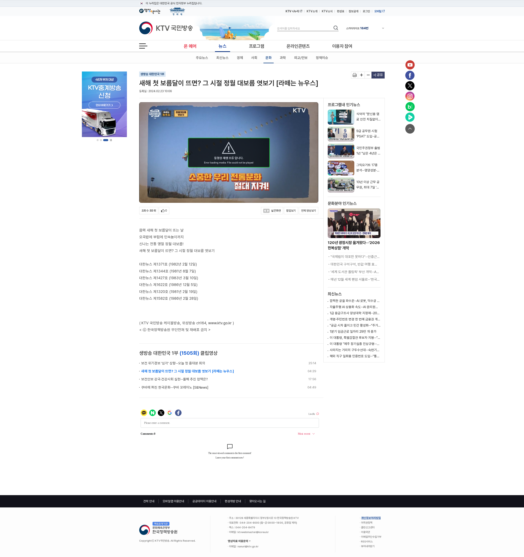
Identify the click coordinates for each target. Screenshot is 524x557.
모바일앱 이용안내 (173, 501)
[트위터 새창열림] (410, 86)
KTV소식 (327, 11)
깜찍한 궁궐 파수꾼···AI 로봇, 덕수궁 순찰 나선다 (355, 301)
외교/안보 (301, 58)
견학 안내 (149, 501)
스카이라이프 (357, 28)
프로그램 (256, 46)
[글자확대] (361, 75)
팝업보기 (291, 210)
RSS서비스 (367, 541)
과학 (283, 58)
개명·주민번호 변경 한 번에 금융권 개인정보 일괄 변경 (355, 319)
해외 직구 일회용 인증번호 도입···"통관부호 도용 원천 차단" (355, 356)
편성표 (340, 11)
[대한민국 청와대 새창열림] (177, 9)
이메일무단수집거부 (371, 536)
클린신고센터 (368, 527)
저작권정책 (366, 522)
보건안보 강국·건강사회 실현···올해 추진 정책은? (174, 379)
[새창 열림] (354, 75)
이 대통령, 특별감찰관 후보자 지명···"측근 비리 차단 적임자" (355, 338)
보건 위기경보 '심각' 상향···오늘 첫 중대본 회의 (173, 363)
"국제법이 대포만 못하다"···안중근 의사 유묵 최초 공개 (355, 257)
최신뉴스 (222, 58)
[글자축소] (368, 75)
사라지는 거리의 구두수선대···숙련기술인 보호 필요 (355, 350)
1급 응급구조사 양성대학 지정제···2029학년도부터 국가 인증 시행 (355, 313)
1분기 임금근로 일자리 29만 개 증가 (353, 332)
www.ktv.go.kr (220, 323)
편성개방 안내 (233, 501)
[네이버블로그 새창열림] (410, 106)
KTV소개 (312, 11)
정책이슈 (322, 58)
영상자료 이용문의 (238, 541)
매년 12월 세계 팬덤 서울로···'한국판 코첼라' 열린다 (355, 279)
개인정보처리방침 (371, 518)
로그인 (366, 11)
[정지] (111, 140)
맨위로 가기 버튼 (410, 129)
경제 (240, 58)
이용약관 (365, 532)
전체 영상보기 (308, 210)
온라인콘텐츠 (298, 46)
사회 (254, 58)
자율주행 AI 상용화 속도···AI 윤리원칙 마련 (355, 307)
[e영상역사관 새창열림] (149, 11)
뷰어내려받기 (368, 546)
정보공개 (353, 11)
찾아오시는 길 (257, 501)
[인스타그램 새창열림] (410, 96)
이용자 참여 (342, 46)
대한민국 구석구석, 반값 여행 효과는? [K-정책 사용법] (355, 264)
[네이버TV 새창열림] (410, 117)
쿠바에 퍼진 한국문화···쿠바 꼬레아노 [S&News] (174, 387)
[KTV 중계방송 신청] (104, 104)
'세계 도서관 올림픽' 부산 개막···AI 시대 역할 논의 (355, 272)
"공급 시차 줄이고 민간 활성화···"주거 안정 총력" (355, 325)
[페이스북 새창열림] (410, 75)
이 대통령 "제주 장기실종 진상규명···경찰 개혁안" (355, 344)
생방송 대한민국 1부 (152, 74)
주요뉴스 (202, 58)
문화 (268, 58)
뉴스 (222, 46)
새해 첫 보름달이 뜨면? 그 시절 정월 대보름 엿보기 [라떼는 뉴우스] (187, 371)
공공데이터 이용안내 (204, 501)
